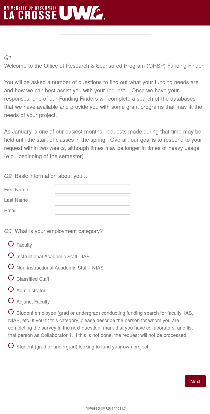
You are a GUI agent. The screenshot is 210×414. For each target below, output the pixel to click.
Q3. (8, 231)
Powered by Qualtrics (102, 408)
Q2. (8, 176)
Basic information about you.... (46, 176)
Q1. (8, 57)
